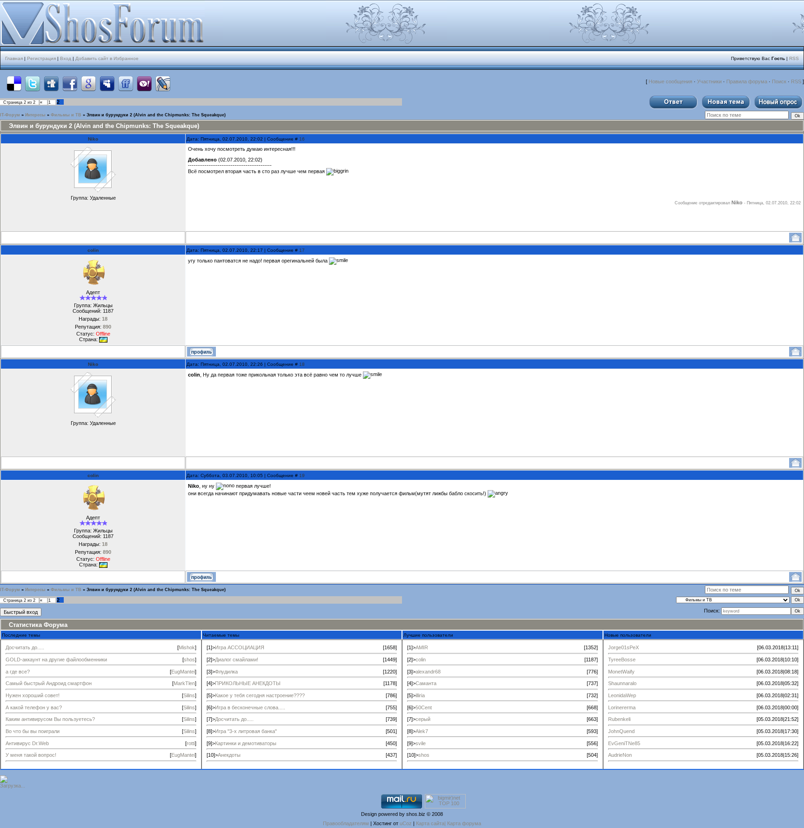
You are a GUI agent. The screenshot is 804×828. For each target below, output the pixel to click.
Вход (65, 58)
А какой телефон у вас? (34, 707)
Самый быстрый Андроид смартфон (49, 683)
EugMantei (183, 671)
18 (302, 364)
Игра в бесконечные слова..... (250, 707)
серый (422, 719)
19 (302, 475)
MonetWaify (621, 671)
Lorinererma (622, 707)
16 (302, 138)
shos (189, 659)
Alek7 (421, 731)
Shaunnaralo (622, 683)
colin (93, 250)
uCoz (406, 823)
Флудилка (226, 671)
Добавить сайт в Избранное (107, 58)
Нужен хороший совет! (33, 695)
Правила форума (746, 81)
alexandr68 (428, 671)
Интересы (35, 115)
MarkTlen (184, 683)
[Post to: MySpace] (107, 83)
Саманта (425, 683)
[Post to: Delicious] (14, 83)
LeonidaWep (622, 695)
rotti (191, 743)
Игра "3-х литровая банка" (246, 731)
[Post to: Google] (88, 83)
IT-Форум (10, 115)
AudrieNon (620, 755)
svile (420, 743)
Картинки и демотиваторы (245, 743)
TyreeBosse (622, 659)
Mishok (187, 647)
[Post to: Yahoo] (144, 83)
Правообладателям (346, 823)
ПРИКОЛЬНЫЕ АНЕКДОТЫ (248, 683)
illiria (420, 695)
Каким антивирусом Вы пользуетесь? (50, 719)
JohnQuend (621, 731)
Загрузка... (12, 785)
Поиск (779, 81)
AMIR (421, 647)
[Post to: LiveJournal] (163, 83)
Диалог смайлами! (236, 659)
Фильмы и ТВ (66, 115)
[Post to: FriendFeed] (125, 83)
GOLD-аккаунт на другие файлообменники (56, 659)
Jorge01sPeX (623, 647)
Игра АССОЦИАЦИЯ (239, 647)
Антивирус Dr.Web (27, 743)
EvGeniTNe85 (624, 743)
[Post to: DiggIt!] (51, 83)
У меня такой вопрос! (31, 755)
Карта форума (464, 823)
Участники (709, 81)
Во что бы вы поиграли (33, 731)
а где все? (18, 671)
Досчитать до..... (25, 647)
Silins (189, 695)
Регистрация (41, 58)
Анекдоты (229, 755)
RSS (794, 58)
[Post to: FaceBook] (69, 83)
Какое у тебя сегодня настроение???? (260, 695)
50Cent (423, 707)
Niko (93, 138)
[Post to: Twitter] (32, 83)
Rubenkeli (619, 719)
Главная (14, 58)
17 (302, 250)
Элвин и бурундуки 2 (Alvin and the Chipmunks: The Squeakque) (156, 115)
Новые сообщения (670, 81)
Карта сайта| (431, 823)
